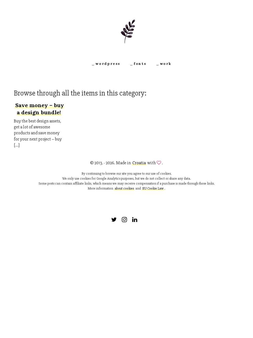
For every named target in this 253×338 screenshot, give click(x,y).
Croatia (139, 163)
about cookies (124, 188)
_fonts (138, 63)
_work (163, 63)
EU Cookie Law (153, 188)
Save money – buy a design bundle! (39, 109)
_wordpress (105, 63)
